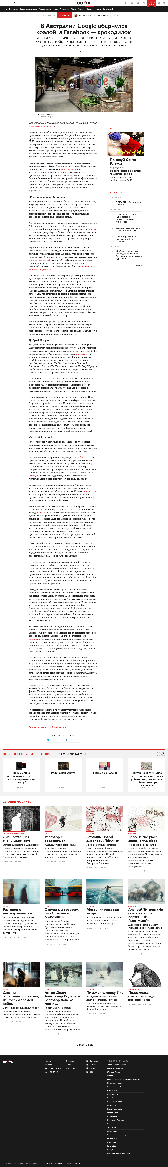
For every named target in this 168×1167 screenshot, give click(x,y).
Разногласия (112, 1131)
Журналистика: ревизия (116, 1065)
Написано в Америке (115, 1120)
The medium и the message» (42, 126)
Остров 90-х (112, 1139)
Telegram (93, 1065)
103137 (64, 944)
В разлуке (48, 833)
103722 (23, 937)
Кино (5, 9)
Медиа (80, 9)
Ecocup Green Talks (114, 1087)
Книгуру (110, 1150)
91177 (103, 1013)
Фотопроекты (50, 1065)
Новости (48, 1061)
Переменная (112, 1116)
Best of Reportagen (114, 1109)
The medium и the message (93, 15)
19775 (147, 787)
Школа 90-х (111, 1146)
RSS (91, 1072)
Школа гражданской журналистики (121, 1135)
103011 (64, 861)
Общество (89, 9)
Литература (64, 9)
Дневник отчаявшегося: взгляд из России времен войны (21, 998)
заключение (35, 639)
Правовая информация (54, 1163)
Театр (73, 9)
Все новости (137, 265)
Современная (28, 9)
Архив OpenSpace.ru (53, 1068)
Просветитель (112, 1094)
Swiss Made (111, 1127)
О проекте (7, 3)
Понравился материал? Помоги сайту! (47, 727)
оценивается (82, 354)
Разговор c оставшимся (55, 839)
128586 (149, 1004)
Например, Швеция (114, 1102)
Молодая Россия (114, 1072)
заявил (42, 513)
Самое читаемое (72, 754)
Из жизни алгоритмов (115, 1083)
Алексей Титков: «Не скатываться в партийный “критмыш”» (145, 915)
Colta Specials (108, 9)
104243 (105, 928)
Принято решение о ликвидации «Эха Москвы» (126, 239)
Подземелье (138, 993)
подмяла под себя (42, 260)
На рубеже (111, 1098)
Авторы (68, 1065)
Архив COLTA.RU (51, 1072)
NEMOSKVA (111, 1105)
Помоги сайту (19, 3)
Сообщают (34, 476)
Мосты (110, 1076)
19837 (21, 787)
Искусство (13, 9)
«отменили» (67, 169)
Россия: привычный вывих (14, 833)
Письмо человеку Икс (104, 993)
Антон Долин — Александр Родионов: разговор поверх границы (63, 998)
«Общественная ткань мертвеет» (16, 839)
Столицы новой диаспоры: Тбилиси (102, 839)
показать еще (84, 1045)
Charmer (77, 1163)
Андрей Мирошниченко (86, 51)
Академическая (48, 9)
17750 (20, 861)
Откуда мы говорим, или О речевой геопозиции (62, 913)
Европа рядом (112, 1113)
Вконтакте (94, 1061)
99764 (106, 868)
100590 (149, 871)
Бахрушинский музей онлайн (118, 1153)
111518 (21, 1021)
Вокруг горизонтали (115, 1068)
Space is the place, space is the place (143, 839)
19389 (63, 787)
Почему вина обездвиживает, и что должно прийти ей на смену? (21, 778)
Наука (98, 9)
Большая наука (113, 1124)
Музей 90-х (111, 1142)
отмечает (88, 491)
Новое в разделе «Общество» (27, 754)
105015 (146, 954)
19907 (105, 787)
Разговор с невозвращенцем (17, 911)
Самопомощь (112, 1090)
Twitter (92, 1068)
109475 (62, 1034)
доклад (92, 229)
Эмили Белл (78, 457)
